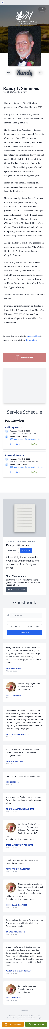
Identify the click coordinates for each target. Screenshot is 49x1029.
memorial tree (33, 335)
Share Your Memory (16, 589)
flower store (31, 339)
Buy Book (26, 550)
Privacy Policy (17, 1018)
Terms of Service (31, 1018)
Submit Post (24, 632)
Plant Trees (34, 444)
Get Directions (15, 444)
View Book (12, 550)
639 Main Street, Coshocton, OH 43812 (26, 439)
